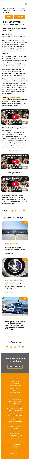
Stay (9, 17)
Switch (20, 17)
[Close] (26, 3)
